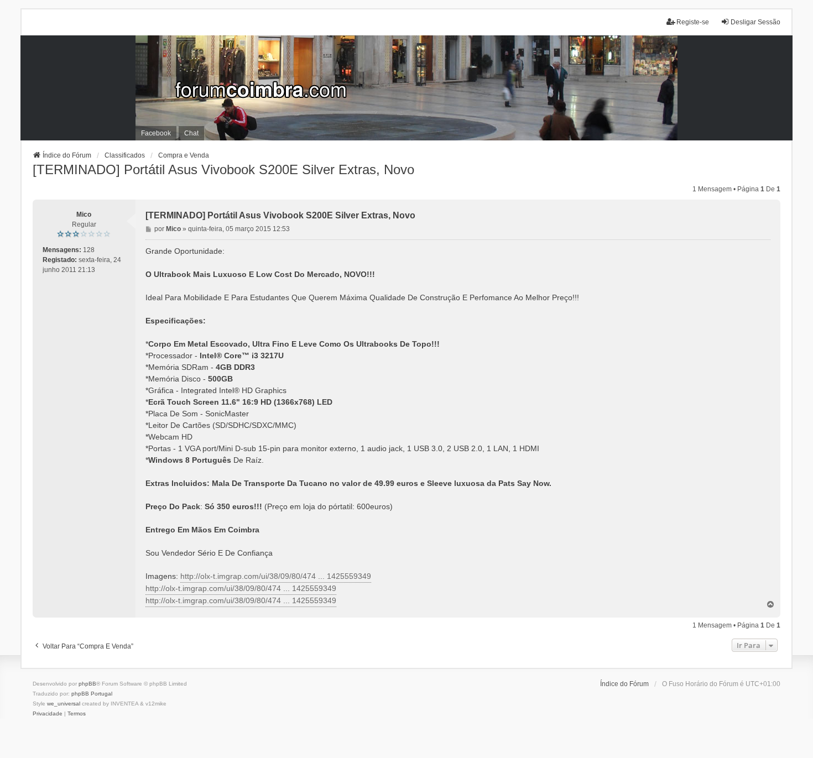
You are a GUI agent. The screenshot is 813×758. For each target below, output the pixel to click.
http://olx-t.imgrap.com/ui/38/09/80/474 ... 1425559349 (275, 576)
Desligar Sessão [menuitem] (755, 22)
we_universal (63, 704)
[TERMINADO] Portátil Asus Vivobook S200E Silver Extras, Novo (223, 169)
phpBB (87, 684)
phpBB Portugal (91, 694)
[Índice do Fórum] (406, 87)
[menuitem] (47, 714)
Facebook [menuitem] (156, 133)
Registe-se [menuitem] (692, 22)
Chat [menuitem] (191, 133)
